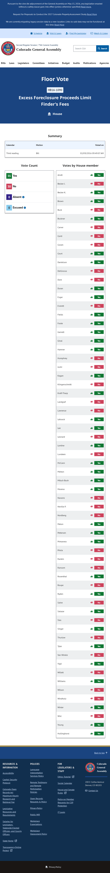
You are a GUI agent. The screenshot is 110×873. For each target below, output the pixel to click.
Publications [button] (89, 63)
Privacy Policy (36, 808)
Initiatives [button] (53, 63)
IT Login (61, 812)
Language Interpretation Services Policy (37, 772)
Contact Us (93, 790)
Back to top (99, 752)
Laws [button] (11, 63)
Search (103, 48)
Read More (92, 14)
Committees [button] (39, 63)
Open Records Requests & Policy (38, 800)
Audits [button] (76, 63)
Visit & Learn (55, 33)
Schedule (38, 33)
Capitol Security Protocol (10, 781)
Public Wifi (35, 814)
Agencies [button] (104, 63)
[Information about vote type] (23, 197)
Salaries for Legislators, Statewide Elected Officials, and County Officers (12, 828)
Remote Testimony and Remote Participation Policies (38, 787)
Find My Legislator (77, 33)
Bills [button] (3, 63)
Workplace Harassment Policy (38, 832)
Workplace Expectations (36, 823)
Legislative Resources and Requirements (9, 811)
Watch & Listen (101, 33)
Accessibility (8, 773)
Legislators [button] (23, 63)
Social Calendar (65, 783)
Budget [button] (66, 63)
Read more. (86, 6)
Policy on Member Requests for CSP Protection (66, 802)
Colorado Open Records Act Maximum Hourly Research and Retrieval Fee (11, 795)
